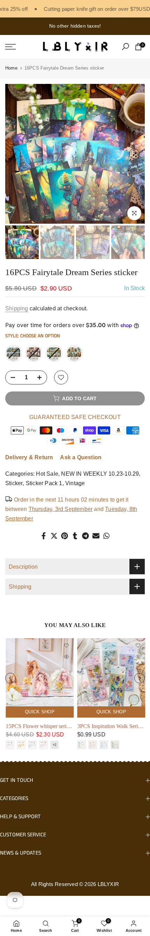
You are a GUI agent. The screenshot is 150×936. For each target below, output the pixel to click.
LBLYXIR (108, 884)
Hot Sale (47, 474)
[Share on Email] (95, 536)
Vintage (75, 483)
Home (11, 68)
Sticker (14, 483)
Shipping (16, 308)
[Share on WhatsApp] (106, 536)
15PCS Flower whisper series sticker (45, 726)
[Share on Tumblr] (75, 536)
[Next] (134, 154)
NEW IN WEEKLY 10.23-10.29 (100, 474)
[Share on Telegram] (85, 536)
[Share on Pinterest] (64, 536)
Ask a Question (81, 457)
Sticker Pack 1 (44, 483)
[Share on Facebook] (43, 536)
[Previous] (15, 154)
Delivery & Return (29, 457)
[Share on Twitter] (54, 536)
